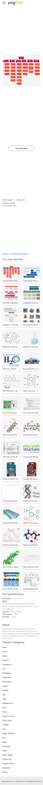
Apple (4, 656)
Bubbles (5, 690)
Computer (6, 746)
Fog (3, 694)
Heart (4, 647)
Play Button (6, 681)
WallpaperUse (7, 703)
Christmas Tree (8, 716)
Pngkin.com (7, 759)
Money (5, 772)
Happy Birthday (8, 733)
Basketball (6, 673)
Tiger (4, 699)
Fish (4, 737)
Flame (4, 651)
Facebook (6, 767)
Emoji (4, 711)
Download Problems (19, 253)
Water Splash (7, 755)
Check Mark (7, 720)
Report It (6, 253)
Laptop (5, 686)
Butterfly (5, 660)
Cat (3, 668)
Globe (4, 742)
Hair (4, 729)
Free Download (21, 148)
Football (5, 724)
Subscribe (6, 677)
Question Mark (8, 763)
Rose (4, 707)
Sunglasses (7, 664)
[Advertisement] (21, 33)
